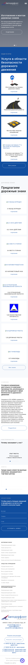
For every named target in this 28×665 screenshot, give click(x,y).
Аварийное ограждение (7, 580)
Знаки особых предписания (8, 552)
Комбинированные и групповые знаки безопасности (11, 611)
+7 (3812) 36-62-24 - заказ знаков (14, 647)
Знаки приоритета (6, 547)
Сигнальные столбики (7, 574)
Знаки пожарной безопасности (9, 595)
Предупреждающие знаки (8, 545)
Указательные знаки (6, 604)
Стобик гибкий (5, 582)
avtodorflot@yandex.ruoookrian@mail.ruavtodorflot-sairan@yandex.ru (14, 626)
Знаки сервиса (5, 557)
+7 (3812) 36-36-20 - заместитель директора (14, 644)
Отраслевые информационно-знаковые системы (12, 607)
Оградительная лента (7, 566)
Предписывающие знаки (7, 597)
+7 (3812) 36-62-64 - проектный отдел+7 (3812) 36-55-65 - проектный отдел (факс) (14, 651)
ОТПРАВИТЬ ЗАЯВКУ (14, 528)
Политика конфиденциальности (14, 658)
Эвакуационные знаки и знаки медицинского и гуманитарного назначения (13, 601)
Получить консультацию (14, 635)
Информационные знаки (7, 555)
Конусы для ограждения (7, 569)
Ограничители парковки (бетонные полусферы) (10, 577)
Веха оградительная (6, 571)
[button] (14, 45)
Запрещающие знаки (6, 550)
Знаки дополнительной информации (11, 560)
